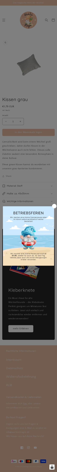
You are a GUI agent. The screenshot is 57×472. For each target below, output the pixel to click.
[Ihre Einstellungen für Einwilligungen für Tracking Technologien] (52, 467)
